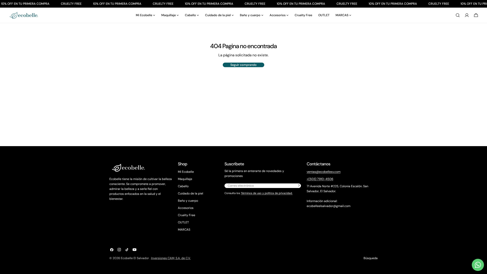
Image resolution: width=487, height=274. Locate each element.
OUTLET (183, 222)
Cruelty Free (186, 215)
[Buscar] (458, 15)
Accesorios (185, 208)
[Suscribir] (299, 185)
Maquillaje (185, 179)
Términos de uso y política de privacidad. (267, 193)
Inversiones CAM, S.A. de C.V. (171, 258)
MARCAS (184, 230)
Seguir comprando (243, 65)
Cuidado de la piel (190, 193)
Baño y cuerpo (188, 201)
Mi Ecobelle (186, 172)
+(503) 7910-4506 (320, 179)
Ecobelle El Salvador (135, 258)
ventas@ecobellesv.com (324, 172)
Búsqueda (371, 258)
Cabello (183, 186)
